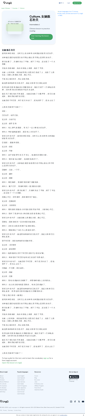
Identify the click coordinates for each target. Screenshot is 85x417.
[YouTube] (83, 402)
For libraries (3, 388)
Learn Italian (20, 384)
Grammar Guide (39, 389)
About (1, 376)
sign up (46, 358)
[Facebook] (75, 402)
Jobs (36, 382)
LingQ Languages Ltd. (14, 407)
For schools (3, 384)
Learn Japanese (21, 388)
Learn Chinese (5, 8)
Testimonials (3, 389)
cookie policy (63, 415)
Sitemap (10, 410)
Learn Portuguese (22, 386)
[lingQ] (7, 3)
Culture (22, 8)
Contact (2, 380)
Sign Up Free (77, 3)
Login (68, 3)
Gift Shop (2, 391)
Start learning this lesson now (40, 37)
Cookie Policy (17, 410)
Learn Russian (21, 393)
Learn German (21, 382)
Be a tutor (37, 380)
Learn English (20, 376)
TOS (1, 410)
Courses (14, 8)
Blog (36, 378)
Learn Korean (20, 391)
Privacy (5, 410)
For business (3, 386)
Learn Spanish (21, 378)
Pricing (2, 378)
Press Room (38, 388)
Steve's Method (4, 382)
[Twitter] (79, 402)
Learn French (20, 380)
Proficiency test (39, 384)
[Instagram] (71, 402)
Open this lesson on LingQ (12, 363)
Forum (36, 376)
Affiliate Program (39, 386)
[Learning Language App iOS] (74, 376)
